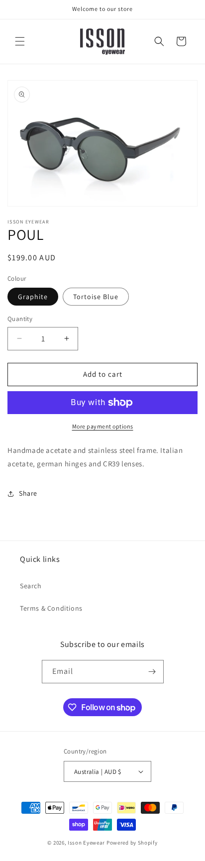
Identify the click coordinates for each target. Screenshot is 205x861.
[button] (20, 41)
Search (31, 585)
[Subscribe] (152, 671)
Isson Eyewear (86, 842)
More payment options (102, 426)
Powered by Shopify (132, 842)
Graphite (33, 296)
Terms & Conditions (51, 608)
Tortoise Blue (95, 296)
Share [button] (28, 493)
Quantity (19, 319)
